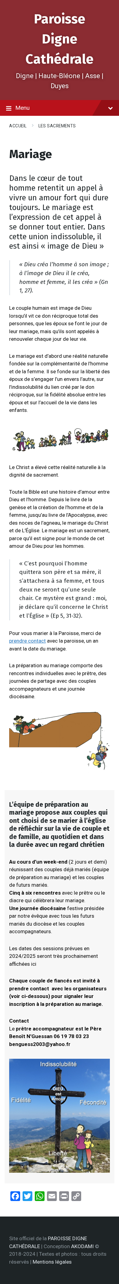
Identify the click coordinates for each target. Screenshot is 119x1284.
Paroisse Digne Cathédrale (59, 39)
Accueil (18, 125)
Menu (22, 107)
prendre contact (27, 641)
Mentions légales (52, 1262)
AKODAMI (82, 1246)
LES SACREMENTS (57, 125)
